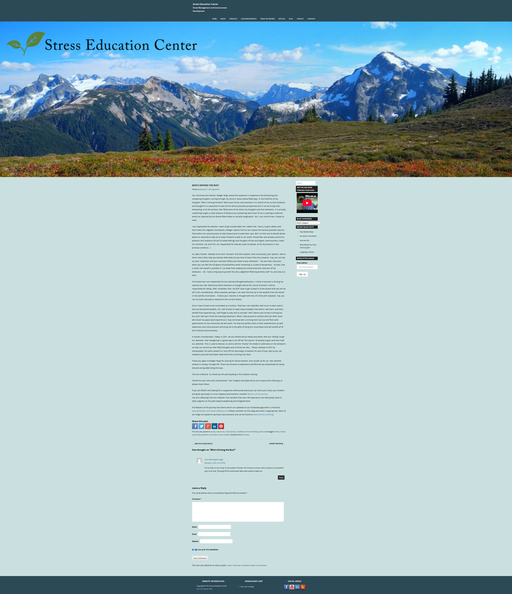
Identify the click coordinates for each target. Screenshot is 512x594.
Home (214, 19)
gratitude (204, 435)
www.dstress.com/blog (263, 414)
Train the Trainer (267, 19)
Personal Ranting (252, 432)
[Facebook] (195, 426)
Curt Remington (211, 459)
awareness (220, 432)
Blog (291, 19)
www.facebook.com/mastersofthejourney (210, 411)
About (223, 19)
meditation (241, 432)
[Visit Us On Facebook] (286, 589)
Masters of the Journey (257, 394)
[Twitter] (201, 426)
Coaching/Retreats (249, 19)
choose (277, 432)
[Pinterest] (221, 426)
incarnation (213, 435)
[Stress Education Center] (256, 176)
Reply (281, 477)
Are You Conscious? (203, 444)
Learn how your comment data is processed (246, 565)
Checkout (311, 19)
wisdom (227, 435)
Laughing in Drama (307, 252)
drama (282, 432)
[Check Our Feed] (302, 589)
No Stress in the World (308, 236)
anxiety (213, 432)
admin (217, 189)
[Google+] (208, 426)
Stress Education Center (205, 4)
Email (194, 534)
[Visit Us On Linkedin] (297, 589)
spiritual (262, 432)
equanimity (196, 435)
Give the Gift (304, 240)
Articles (281, 19)
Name (194, 527)
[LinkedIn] (214, 426)
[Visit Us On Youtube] (292, 589)
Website (195, 541)
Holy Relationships (306, 232)
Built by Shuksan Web (204, 589)
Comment (196, 499)
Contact (300, 19)
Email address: (302, 263)
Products (233, 19)
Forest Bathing (277, 444)
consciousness (230, 432)
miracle (220, 435)
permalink (245, 435)
